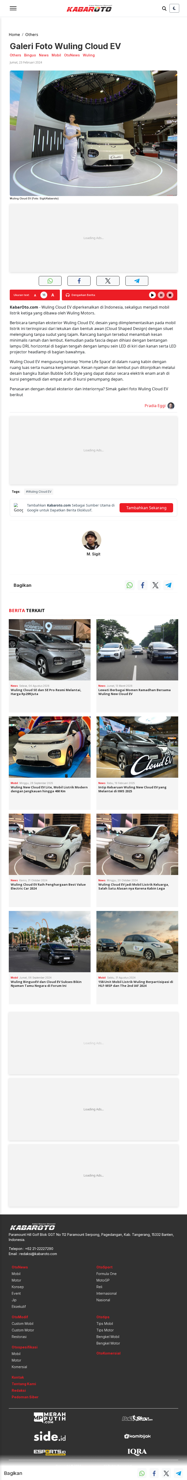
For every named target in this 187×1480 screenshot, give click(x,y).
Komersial (19, 1367)
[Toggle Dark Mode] (174, 8)
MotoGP (103, 1280)
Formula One (106, 1274)
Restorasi (19, 1337)
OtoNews (20, 1267)
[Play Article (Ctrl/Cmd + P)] (152, 295)
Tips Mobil (104, 1323)
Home (14, 34)
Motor (16, 1280)
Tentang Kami (24, 1384)
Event (16, 1293)
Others (31, 34)
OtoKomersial (108, 1353)
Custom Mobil (22, 1323)
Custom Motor (23, 1330)
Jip (14, 1300)
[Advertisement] (93, 238)
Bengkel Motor (108, 1343)
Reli (99, 1287)
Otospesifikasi (24, 1347)
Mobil (16, 1274)
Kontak (18, 1377)
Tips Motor (105, 1330)
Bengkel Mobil (107, 1337)
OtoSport (104, 1267)
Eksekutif (19, 1306)
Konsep (18, 1287)
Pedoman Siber (25, 1397)
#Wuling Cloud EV (38, 491)
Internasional (106, 1293)
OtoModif (20, 1317)
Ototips (103, 1317)
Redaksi (19, 1390)
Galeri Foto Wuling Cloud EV (65, 46)
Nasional (103, 1300)
